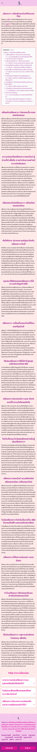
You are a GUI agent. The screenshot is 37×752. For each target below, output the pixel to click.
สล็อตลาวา (5, 722)
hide (12, 50)
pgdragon (32, 735)
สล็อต (9, 19)
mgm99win (16, 735)
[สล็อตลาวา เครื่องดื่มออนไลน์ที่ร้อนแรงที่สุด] (19, 3)
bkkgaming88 (6, 735)
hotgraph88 (9, 737)
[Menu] (2, 3)
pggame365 (28, 737)
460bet (11, 740)
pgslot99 (5, 740)
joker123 (18, 740)
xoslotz (24, 735)
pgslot (8, 24)
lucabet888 (18, 737)
